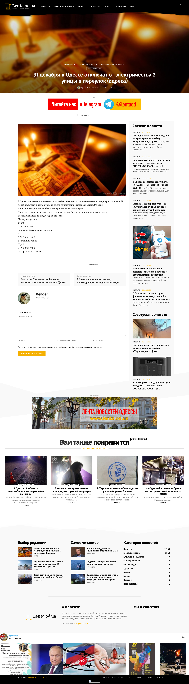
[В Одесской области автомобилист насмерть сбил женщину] (25, 470)
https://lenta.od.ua (42, 298)
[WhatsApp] (113, 115)
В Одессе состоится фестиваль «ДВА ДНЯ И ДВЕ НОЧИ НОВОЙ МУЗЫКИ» (150, 185)
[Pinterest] (108, 115)
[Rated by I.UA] (94, 682)
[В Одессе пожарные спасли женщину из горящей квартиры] (71, 470)
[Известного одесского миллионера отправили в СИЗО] (78, 552)
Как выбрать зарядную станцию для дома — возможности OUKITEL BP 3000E (151, 163)
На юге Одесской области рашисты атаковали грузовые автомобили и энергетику (150, 271)
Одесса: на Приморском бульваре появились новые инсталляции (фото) (43, 281)
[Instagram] (167, 5)
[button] (180, 5)
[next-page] (96, 512)
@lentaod (13, 635)
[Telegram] (171, 5)
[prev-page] (91, 512)
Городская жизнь (70, 64)
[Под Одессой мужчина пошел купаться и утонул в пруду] (78, 565)
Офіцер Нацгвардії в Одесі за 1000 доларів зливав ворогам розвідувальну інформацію (149, 206)
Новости (137, 132)
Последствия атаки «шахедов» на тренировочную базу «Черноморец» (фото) (151, 138)
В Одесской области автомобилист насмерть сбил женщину (26, 491)
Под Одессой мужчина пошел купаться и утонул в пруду (101, 562)
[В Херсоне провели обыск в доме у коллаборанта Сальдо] (117, 470)
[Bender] (79, 87)
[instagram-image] (15, 659)
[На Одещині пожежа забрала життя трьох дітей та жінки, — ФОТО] (163, 470)
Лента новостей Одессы (37, 677)
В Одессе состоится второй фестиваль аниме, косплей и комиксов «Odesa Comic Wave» (150, 296)
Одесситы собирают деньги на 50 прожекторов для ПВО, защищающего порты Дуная (102, 577)
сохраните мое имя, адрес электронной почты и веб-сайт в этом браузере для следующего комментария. (62, 347)
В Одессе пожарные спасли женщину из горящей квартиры (72, 490)
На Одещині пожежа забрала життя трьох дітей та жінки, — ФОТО (163, 491)
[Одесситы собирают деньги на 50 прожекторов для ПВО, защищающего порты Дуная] (78, 579)
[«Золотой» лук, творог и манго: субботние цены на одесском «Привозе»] (25, 552)
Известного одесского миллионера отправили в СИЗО (102, 549)
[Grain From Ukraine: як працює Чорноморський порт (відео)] (25, 579)
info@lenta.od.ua (81, 623)
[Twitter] (175, 5)
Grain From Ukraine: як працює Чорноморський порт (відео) (48, 576)
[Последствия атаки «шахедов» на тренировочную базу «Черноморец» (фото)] (152, 328)
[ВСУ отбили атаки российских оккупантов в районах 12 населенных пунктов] (25, 565)
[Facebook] (163, 5)
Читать (184, 637)
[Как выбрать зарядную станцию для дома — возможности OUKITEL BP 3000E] (152, 366)
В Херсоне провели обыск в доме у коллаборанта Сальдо (117, 490)
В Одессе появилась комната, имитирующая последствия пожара (98, 281)
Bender (87, 87)
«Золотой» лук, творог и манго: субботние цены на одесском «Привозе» (47, 550)
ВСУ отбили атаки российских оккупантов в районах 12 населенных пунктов (48, 563)
